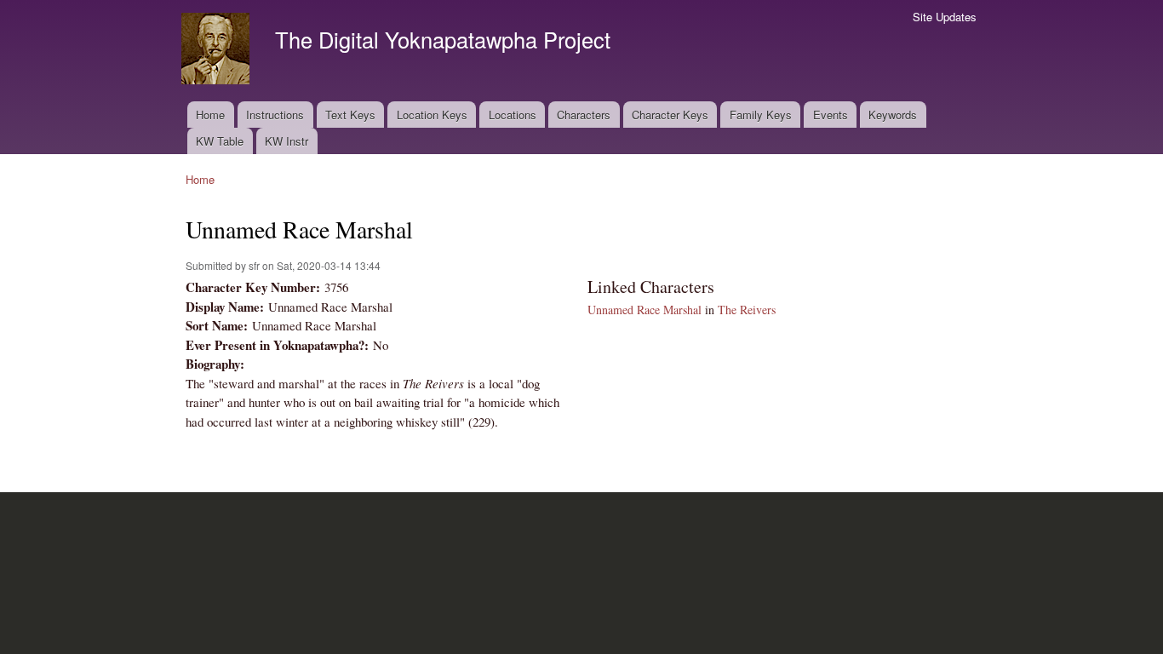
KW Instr (286, 141)
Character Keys (670, 114)
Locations (512, 114)
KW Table (219, 141)
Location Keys (432, 114)
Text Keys (350, 114)
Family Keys (761, 114)
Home (210, 114)
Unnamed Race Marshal (644, 309)
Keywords (892, 114)
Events (830, 114)
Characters (583, 114)
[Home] (217, 50)
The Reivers (747, 309)
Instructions (275, 114)
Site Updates (945, 17)
